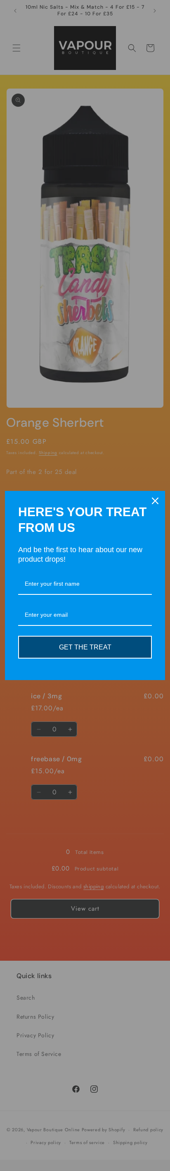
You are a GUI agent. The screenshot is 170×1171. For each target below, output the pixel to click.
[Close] (155, 501)
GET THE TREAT (85, 647)
